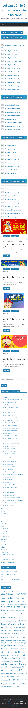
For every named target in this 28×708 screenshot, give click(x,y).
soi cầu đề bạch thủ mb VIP (10, 410)
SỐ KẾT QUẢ (4, 552)
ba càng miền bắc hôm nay (7, 591)
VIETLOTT (3, 526)
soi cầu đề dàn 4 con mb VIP (10, 412)
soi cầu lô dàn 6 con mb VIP (13, 245)
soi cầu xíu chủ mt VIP (8, 479)
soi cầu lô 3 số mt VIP (8, 469)
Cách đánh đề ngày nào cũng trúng (13, 610)
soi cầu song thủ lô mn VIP (9, 503)
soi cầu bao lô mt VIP (8, 459)
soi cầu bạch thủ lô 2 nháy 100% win (12, 399)
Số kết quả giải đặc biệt (21, 676)
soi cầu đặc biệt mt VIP (9, 464)
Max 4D (5, 534)
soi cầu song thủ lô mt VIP (9, 477)
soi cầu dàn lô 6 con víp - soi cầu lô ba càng (13, 241)
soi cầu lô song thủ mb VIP (9, 446)
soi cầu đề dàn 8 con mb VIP (10, 417)
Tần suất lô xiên (4, 680)
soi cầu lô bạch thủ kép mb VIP (11, 428)
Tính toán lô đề (5, 511)
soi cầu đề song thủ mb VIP (10, 425)
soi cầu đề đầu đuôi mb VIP (10, 423)
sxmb (15, 676)
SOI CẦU (3, 542)
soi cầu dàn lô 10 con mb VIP (14, 360)
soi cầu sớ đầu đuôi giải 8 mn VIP (11, 497)
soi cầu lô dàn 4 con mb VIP (13, 278)
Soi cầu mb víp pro (15, 236)
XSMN (2, 519)
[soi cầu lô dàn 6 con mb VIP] (14, 226)
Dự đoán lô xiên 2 (12, 627)
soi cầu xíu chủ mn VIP (8, 505)
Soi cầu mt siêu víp (6, 457)
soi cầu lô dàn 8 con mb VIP (13, 320)
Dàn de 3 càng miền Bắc (17, 617)
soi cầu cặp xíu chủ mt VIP (9, 461)
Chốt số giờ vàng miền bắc (11, 594)
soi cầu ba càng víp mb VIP (10, 402)
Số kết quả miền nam (8, 559)
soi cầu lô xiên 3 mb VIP (9, 451)
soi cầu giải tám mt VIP (9, 466)
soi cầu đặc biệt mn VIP (9, 490)
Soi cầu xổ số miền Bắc (15, 673)
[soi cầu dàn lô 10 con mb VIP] (14, 341)
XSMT (2, 521)
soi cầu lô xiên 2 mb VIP (9, 448)
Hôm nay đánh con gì (8, 655)
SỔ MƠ (3, 547)
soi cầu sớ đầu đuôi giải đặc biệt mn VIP (13, 500)
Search (4, 385)
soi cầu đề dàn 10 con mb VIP (10, 420)
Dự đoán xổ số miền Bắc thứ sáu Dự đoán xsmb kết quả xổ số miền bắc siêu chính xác (13, 648)
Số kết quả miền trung (8, 557)
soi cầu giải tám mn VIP (9, 492)
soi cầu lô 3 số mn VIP (8, 495)
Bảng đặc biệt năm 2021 (18, 591)
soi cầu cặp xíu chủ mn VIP (10, 487)
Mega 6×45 (5, 528)
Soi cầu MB (13, 670)
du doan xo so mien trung (12, 614)
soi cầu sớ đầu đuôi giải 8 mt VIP (11, 472)
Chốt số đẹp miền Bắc (9, 601)
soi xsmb (10, 677)
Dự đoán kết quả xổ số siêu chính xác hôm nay (13, 624)
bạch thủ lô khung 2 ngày (7, 562)
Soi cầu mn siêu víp (6, 482)
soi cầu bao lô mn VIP (8, 485)
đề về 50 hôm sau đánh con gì (11, 686)
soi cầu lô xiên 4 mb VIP (9, 454)
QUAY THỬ (4, 550)
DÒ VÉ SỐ (3, 544)
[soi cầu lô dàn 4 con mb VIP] (14, 263)
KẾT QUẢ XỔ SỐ (5, 524)
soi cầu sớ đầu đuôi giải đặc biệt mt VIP (13, 474)
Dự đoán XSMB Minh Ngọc (14, 630)
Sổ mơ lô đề (4, 508)
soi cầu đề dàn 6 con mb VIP (10, 415)
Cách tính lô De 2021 (22, 604)
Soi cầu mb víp (6, 236)
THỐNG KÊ (4, 539)
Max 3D (5, 531)
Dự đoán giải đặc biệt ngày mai (12, 621)
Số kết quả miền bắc (8, 554)
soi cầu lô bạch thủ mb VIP (10, 430)
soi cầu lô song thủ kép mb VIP (11, 443)
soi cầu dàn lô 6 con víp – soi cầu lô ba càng (14, 10)
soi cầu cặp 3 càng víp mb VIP (10, 405)
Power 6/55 (6, 536)
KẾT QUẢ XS (4, 513)
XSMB (2, 516)
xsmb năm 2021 (10, 683)
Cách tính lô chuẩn (14, 604)
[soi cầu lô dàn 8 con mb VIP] (14, 300)
